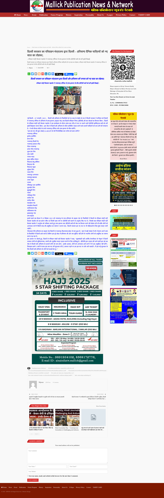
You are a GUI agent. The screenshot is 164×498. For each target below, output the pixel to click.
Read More (123, 158)
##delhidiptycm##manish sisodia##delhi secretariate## (38, 373)
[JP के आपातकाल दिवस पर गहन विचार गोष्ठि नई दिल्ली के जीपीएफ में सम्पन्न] (41, 417)
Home (18, 15)
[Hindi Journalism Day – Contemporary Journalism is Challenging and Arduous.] (67, 417)
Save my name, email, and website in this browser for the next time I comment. (53, 476)
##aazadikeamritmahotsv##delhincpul (39, 368)
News (26, 15)
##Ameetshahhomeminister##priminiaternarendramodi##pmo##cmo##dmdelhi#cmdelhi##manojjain (87, 370)
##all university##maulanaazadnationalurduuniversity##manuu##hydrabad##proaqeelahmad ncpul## (47, 370)
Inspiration (78, 15)
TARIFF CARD (144, 15)
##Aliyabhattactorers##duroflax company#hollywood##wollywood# (61, 368)
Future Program (57, 15)
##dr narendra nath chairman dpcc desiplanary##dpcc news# (62, 373)
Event (34, 15)
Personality (90, 15)
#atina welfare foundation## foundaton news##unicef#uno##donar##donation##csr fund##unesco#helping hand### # (50, 375)
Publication (43, 15)
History (68, 15)
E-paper (110, 15)
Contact (132, 15)
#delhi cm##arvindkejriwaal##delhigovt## (83, 375)
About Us (100, 15)
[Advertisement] (82, 31)
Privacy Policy (121, 15)
